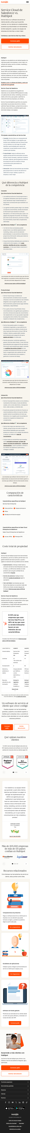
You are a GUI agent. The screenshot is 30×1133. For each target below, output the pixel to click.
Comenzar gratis (15, 41)
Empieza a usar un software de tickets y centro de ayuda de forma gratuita (14, 83)
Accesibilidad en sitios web (15, 1126)
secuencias (23, 245)
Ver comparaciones (15, 927)
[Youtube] (12, 1102)
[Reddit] (23, 1102)
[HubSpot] (4, 2)
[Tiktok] (26, 1102)
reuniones (6, 247)
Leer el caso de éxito (15, 836)
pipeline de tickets (8, 337)
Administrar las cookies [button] (15, 1129)
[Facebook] (5, 1102)
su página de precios (21, 696)
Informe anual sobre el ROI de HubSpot (15, 283)
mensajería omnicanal (12, 441)
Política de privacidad (11, 1123)
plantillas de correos (14, 245)
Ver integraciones (15, 974)
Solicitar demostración (15, 47)
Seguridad (21, 1123)
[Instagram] (9, 1102)
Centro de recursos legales (15, 1120)
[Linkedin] (19, 1102)
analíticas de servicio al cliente (13, 348)
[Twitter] (16, 1102)
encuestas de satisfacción (14, 443)
